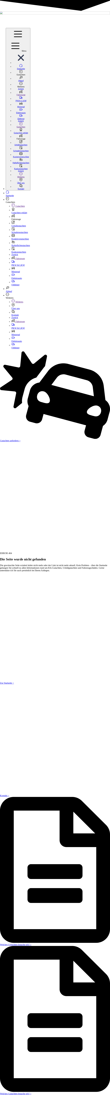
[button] (21, 63)
